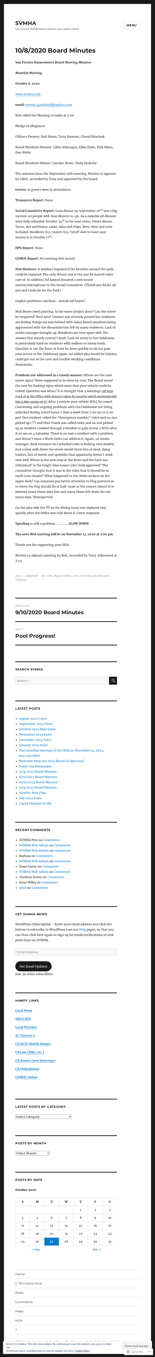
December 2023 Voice (35, 740)
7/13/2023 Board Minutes (38, 771)
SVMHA (25, 23)
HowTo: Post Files (32, 793)
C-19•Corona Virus (28, 1283)
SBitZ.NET (23, 1019)
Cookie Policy (82, 1350)
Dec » (97, 1249)
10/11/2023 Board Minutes (38, 782)
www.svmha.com (28, 94)
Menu (131, 25)
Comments (51, 840)
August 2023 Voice (33, 718)
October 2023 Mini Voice (37, 729)
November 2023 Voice (35, 734)
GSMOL (67, 575)
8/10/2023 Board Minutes (38, 777)
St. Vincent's (25, 1035)
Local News (23, 1010)
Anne (18, 575)
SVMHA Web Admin (34, 845)
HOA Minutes (88, 575)
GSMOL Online (26, 1077)
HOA (76, 575)
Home (20, 1274)
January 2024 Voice (33, 745)
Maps (19, 1311)
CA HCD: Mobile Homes (33, 1044)
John (22, 888)
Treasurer (21, 579)
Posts (19, 1293)
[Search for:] (62, 681)
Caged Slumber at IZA (35, 803)
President (104, 575)
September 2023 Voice (36, 724)
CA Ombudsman (27, 1069)
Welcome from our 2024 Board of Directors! (51, 761)
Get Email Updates (33, 966)
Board (58, 575)
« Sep (36, 1249)
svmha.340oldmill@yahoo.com (49, 105)
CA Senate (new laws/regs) (35, 1060)
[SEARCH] (113, 681)
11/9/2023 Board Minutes (38, 787)
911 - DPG (47, 575)
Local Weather (26, 1027)
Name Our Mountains (35, 766)
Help (82, 929)
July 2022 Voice (30, 798)
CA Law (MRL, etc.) (29, 1052)
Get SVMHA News (31, 914)
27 (51, 1241)
